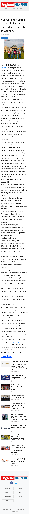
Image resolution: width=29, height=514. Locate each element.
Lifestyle (21, 496)
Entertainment (7, 496)
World (20, 488)
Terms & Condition (19, 509)
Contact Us (14, 511)
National (7, 488)
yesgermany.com (16, 342)
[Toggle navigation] (3, 12)
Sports (21, 492)
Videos (8, 501)
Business (7, 492)
